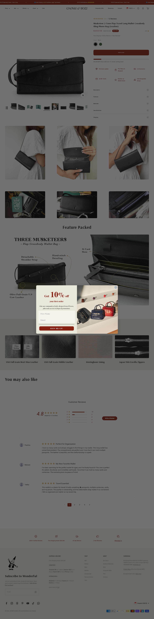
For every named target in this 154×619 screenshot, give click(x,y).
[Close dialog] (116, 287)
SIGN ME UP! (56, 328)
